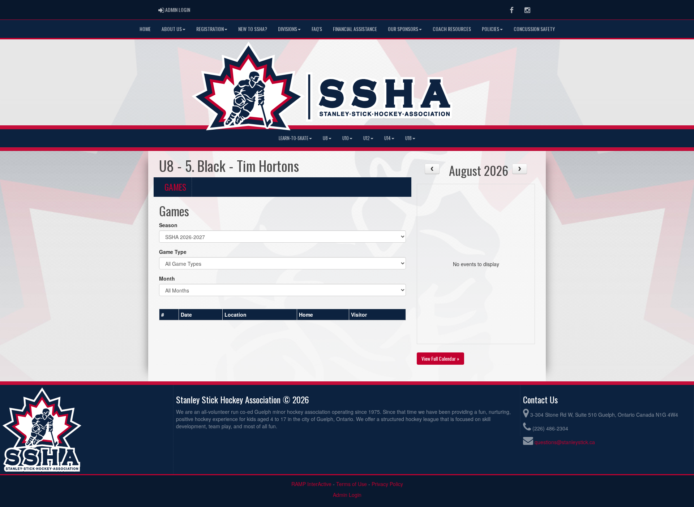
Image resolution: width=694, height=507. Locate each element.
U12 (366, 138)
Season (168, 225)
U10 (345, 138)
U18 (408, 138)
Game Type (173, 251)
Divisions (287, 28)
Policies (490, 28)
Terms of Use (351, 484)
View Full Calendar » (440, 358)
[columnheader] (169, 314)
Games (175, 187)
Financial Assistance (355, 28)
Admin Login (347, 494)
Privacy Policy (387, 484)
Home (145, 28)
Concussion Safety (534, 28)
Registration (210, 28)
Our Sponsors (403, 28)
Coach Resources (452, 28)
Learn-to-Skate (293, 138)
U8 (325, 138)
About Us (172, 28)
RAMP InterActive (311, 484)
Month (167, 278)
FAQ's (317, 28)
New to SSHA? (252, 28)
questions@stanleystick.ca (565, 442)
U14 (387, 138)
